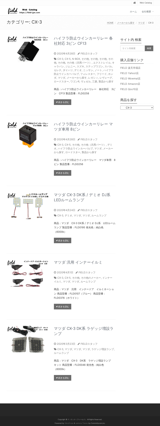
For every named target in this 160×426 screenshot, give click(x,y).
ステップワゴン (94, 66)
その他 (85, 58)
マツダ (141, 22)
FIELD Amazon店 (130, 83)
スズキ (80, 66)
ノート (98, 70)
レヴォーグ (106, 77)
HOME (110, 22)
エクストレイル (102, 62)
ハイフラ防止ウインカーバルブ (75, 148)
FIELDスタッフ (89, 53)
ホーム (133, 11)
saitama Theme (82, 423)
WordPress (69, 423)
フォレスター (87, 73)
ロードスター (61, 81)
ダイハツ (68, 70)
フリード (102, 73)
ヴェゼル (86, 81)
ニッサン (88, 70)
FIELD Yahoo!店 (129, 73)
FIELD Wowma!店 (130, 78)
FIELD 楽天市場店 (130, 67)
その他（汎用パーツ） (79, 62)
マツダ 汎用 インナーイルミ (78, 262)
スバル (108, 66)
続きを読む (63, 102)
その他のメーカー (91, 277)
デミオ (78, 70)
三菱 (94, 81)
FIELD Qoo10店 (129, 89)
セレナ (57, 70)
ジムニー (70, 66)
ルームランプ (98, 215)
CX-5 (68, 58)
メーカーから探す (126, 22)
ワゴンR (74, 81)
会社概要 (146, 11)
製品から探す (106, 81)
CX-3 (60, 58)
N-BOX (76, 58)
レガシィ (93, 77)
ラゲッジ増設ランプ (102, 349)
